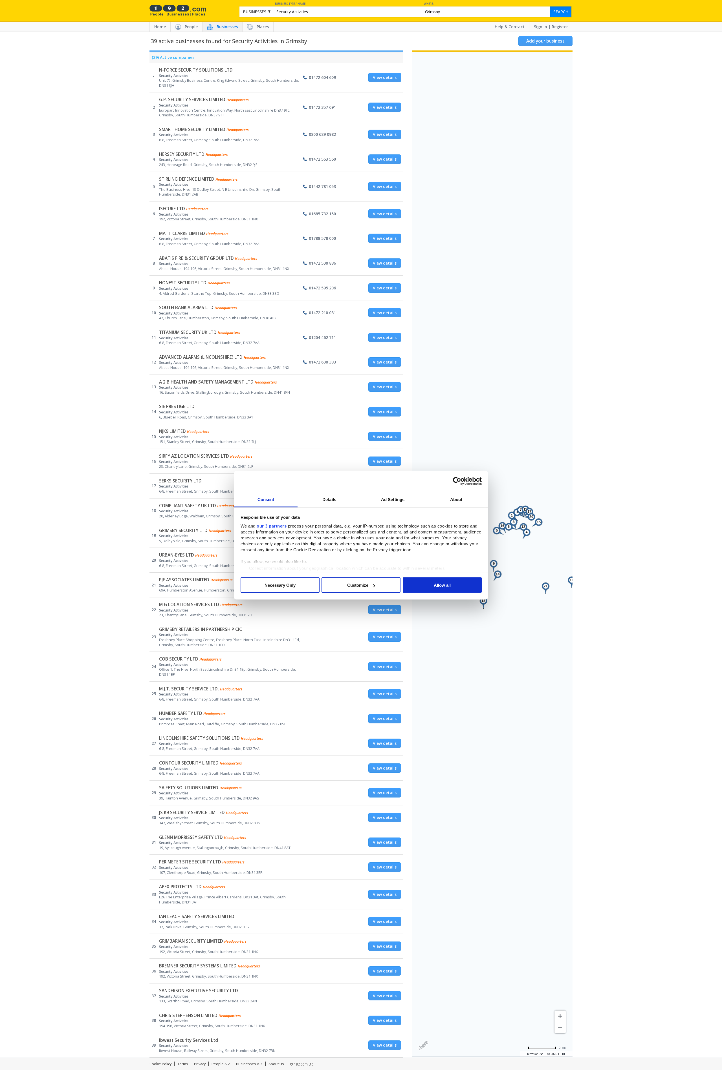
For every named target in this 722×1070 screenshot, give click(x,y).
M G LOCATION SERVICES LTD (189, 605)
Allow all (442, 585)
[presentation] (171, 59)
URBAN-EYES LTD (176, 555)
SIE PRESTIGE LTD (177, 406)
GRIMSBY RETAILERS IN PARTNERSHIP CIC (200, 629)
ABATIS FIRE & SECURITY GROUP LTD (196, 258)
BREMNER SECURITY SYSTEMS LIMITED (198, 966)
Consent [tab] (265, 499)
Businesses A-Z (249, 1064)
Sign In (540, 26)
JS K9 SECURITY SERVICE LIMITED (192, 813)
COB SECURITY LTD (178, 659)
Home (160, 26)
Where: (429, 4)
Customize (357, 585)
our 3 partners (272, 525)
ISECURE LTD (172, 209)
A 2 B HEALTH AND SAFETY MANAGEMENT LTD (206, 382)
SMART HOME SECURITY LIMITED (192, 129)
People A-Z (221, 1064)
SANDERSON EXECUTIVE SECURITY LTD (198, 991)
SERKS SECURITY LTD (180, 481)
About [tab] (456, 499)
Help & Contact (510, 26)
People (191, 26)
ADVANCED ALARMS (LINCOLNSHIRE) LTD (201, 357)
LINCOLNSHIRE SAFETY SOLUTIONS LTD (199, 738)
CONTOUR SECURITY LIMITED (189, 763)
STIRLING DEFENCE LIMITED (186, 179)
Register (560, 26)
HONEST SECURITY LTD (182, 283)
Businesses (227, 26)
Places (263, 26)
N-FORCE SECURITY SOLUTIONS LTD (196, 70)
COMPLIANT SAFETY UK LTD (187, 506)
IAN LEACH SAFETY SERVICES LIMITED (196, 917)
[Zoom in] (560, 1016)
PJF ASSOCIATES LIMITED (184, 580)
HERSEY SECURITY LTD (181, 154)
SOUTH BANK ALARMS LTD (186, 308)
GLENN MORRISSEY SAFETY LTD (191, 837)
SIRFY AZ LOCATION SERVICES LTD (194, 456)
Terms (182, 1064)
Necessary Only (280, 585)
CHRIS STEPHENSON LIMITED (188, 1015)
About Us (276, 1064)
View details (385, 77)
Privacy (200, 1064)
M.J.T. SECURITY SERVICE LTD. (189, 689)
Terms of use (535, 1054)
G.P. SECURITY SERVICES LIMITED (192, 100)
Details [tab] (329, 499)
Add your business (545, 41)
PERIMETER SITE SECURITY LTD (190, 862)
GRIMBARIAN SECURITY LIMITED (191, 941)
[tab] (171, 59)
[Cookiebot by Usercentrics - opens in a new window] (457, 481)
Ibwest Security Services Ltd (188, 1040)
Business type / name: (290, 4)
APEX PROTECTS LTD (180, 887)
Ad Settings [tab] (392, 499)
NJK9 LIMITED (172, 431)
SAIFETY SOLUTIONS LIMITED (188, 788)
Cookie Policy (160, 1064)
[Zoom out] (560, 1027)
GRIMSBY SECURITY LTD (183, 530)
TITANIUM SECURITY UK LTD (188, 332)
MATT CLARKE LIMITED (182, 233)
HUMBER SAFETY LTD (180, 713)
